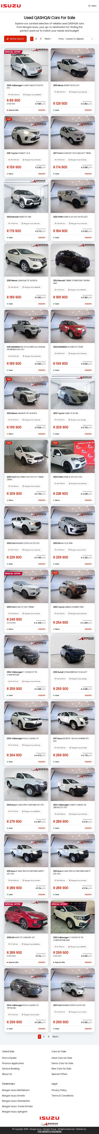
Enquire (42, 110)
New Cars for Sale (61, 1068)
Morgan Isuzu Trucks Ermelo (17, 1106)
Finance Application (13, 1063)
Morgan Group (49, 1129)
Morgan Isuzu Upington (14, 1111)
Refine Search (17, 38)
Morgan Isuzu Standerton (16, 1100)
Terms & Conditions (62, 1095)
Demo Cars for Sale (62, 1063)
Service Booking (10, 1068)
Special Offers (59, 1074)
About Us (7, 1074)
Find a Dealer (9, 1057)
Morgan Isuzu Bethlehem (16, 1090)
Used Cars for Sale (62, 1057)
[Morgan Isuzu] (11, 6)
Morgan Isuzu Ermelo (13, 1095)
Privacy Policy (59, 1090)
